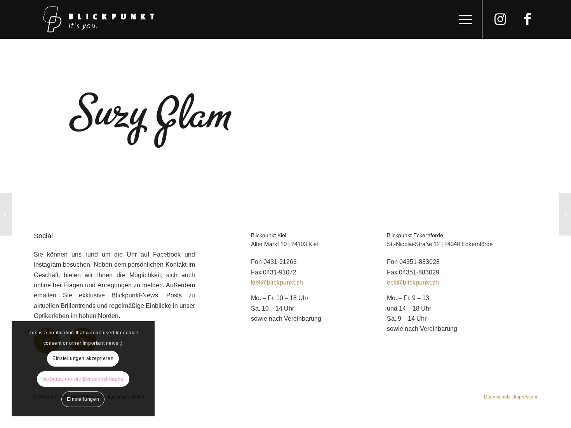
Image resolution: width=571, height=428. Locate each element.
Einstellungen (83, 399)
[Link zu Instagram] (500, 23)
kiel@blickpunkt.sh (277, 282)
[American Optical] (565, 214)
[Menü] (463, 19)
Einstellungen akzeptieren (82, 358)
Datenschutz (497, 397)
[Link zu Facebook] (527, 23)
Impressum (525, 397)
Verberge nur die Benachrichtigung (83, 379)
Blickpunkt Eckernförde (415, 235)
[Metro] (6, 214)
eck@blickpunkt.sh (413, 282)
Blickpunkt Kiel (268, 235)
